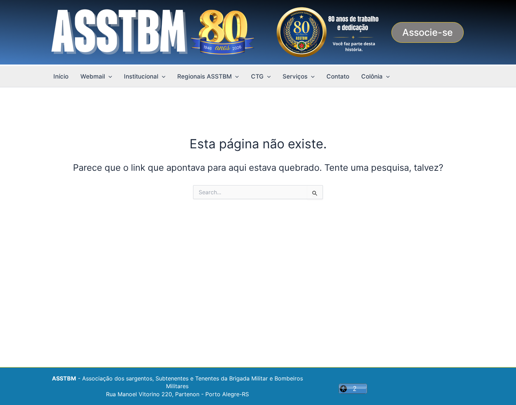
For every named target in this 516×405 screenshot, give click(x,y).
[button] (427, 32)
